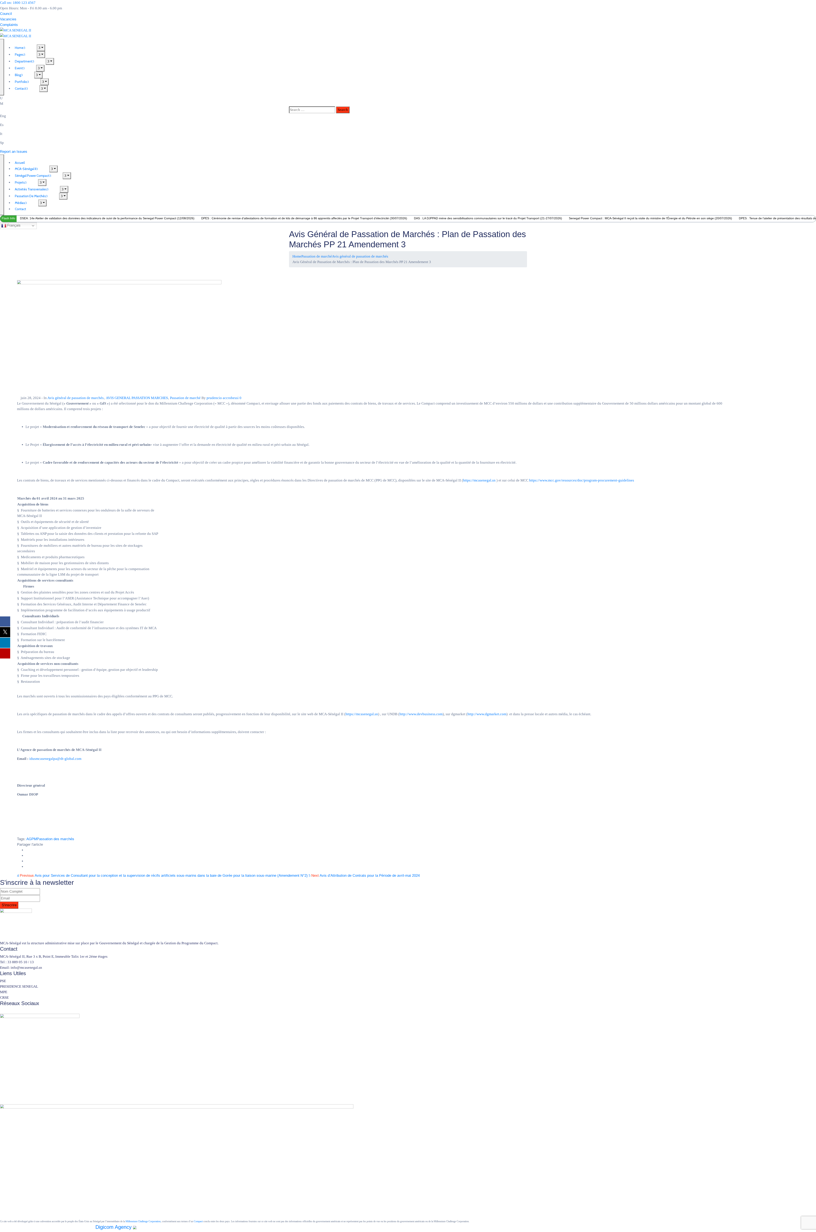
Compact (198, 1221)
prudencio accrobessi (223, 398)
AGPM (31, 839)
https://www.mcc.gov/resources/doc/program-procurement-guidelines (581, 480)
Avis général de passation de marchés (360, 256)
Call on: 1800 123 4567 (17, 3)
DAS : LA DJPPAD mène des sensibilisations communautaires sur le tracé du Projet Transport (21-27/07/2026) (488, 218)
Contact (20, 89)
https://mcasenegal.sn (479, 480)
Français (13, 225)
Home (296, 256)
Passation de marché (316, 256)
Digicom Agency (114, 1227)
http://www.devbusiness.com (421, 714)
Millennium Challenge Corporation (143, 1221)
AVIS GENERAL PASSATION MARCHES (137, 398)
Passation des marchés (55, 839)
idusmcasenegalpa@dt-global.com (55, 759)
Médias (20, 203)
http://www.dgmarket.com (487, 714)
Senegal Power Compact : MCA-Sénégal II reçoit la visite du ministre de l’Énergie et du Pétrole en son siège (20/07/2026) (650, 218)
